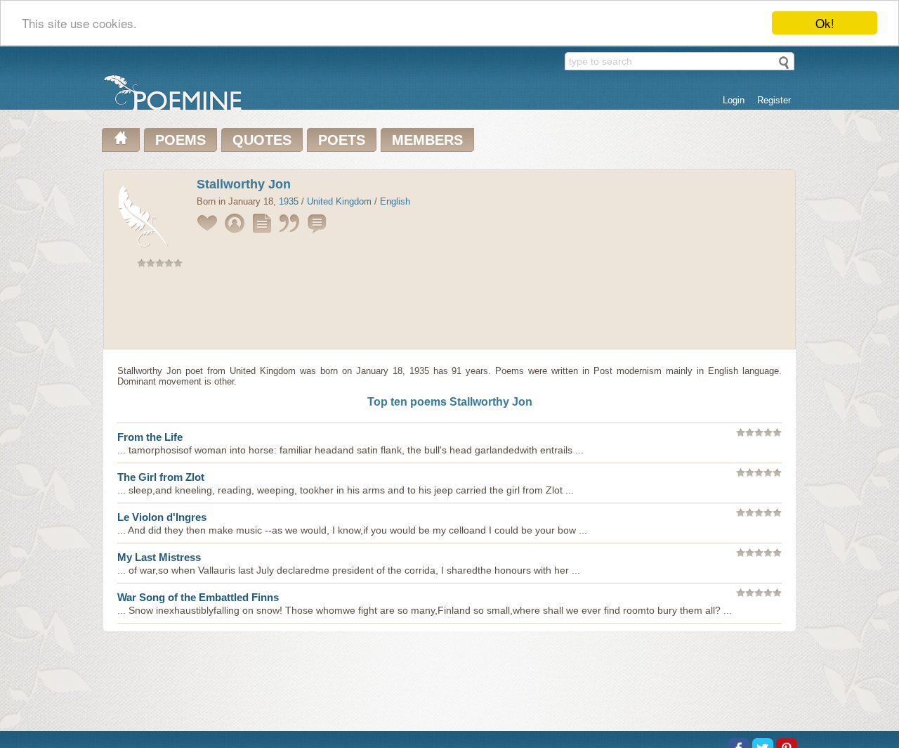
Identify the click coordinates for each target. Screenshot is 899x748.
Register (774, 100)
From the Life (150, 437)
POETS (341, 140)
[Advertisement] (449, 311)
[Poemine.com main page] (121, 140)
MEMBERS (427, 140)
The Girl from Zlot (160, 477)
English (395, 201)
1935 (288, 201)
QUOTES (261, 140)
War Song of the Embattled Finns (198, 597)
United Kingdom (339, 201)
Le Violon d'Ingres (161, 517)
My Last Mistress (159, 557)
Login (733, 100)
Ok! (824, 23)
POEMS (180, 140)
